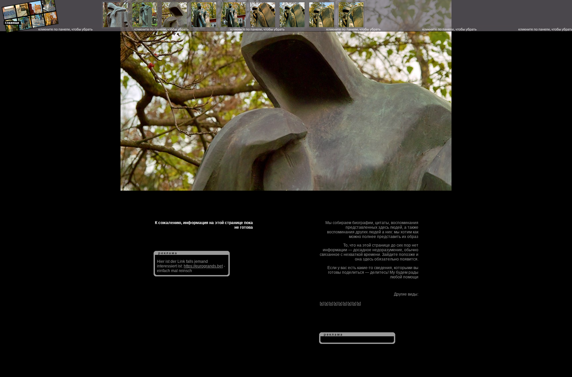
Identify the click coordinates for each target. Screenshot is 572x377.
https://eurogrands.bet (203, 266)
